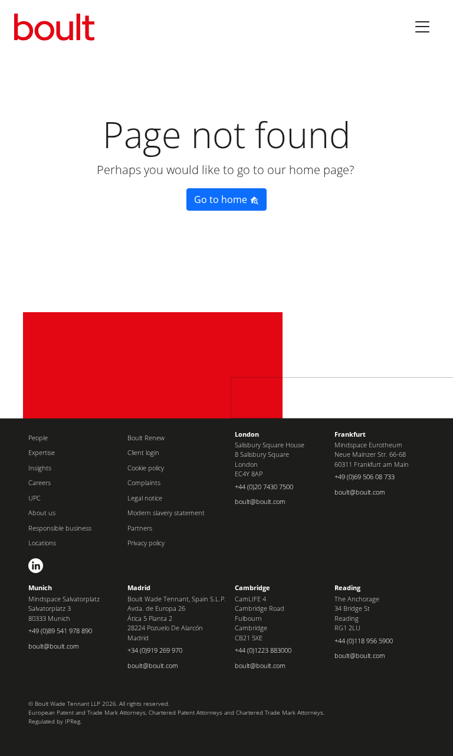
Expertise (41, 452)
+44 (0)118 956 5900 (363, 640)
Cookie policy (145, 467)
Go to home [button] (222, 199)
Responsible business (59, 527)
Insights (39, 467)
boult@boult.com (260, 501)
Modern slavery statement (166, 512)
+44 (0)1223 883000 (263, 650)
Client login (143, 452)
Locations (42, 542)
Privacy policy (146, 542)
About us (41, 512)
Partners (139, 527)
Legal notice (144, 497)
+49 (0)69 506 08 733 (364, 476)
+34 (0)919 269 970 (154, 650)
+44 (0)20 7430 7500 (264, 486)
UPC (34, 497)
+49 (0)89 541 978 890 (60, 630)
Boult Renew (146, 437)
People (38, 437)
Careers (39, 482)
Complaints (143, 482)
